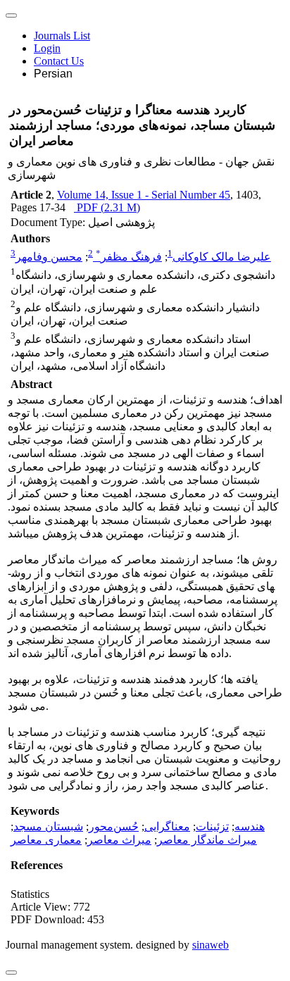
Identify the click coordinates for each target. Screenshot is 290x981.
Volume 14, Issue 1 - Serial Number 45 (143, 195)
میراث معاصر (119, 840)
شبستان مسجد (48, 826)
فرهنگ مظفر (129, 257)
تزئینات (212, 826)
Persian (53, 74)
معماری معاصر (46, 840)
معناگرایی (167, 826)
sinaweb (210, 945)
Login (47, 48)
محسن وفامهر (48, 257)
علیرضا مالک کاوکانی (221, 257)
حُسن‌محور (114, 826)
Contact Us (59, 61)
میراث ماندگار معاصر (207, 840)
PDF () (107, 207)
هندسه (249, 826)
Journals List (62, 36)
